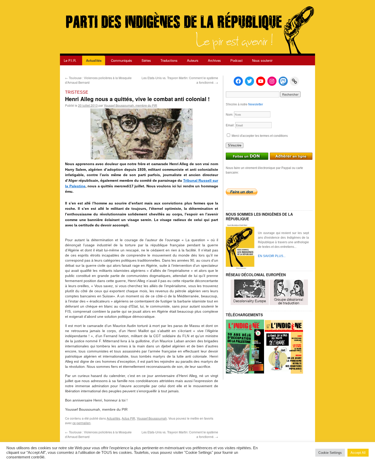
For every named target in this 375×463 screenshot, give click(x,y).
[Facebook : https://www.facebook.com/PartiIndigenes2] (238, 81)
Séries (146, 60)
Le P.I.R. (70, 60)
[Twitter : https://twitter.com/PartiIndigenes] (249, 81)
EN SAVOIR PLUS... (271, 256)
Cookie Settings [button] (330, 453)
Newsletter (255, 104)
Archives (214, 60)
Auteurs (192, 60)
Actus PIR (128, 418)
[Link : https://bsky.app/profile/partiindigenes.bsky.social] (294, 81)
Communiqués (121, 60)
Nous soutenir (262, 60)
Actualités (94, 60)
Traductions (169, 60)
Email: (230, 125)
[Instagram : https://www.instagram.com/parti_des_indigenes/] (272, 81)
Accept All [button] (358, 453)
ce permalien (81, 423)
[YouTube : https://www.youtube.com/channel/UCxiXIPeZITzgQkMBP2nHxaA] (260, 81)
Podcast (236, 60)
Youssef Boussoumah (152, 418)
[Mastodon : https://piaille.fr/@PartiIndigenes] (283, 81)
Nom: (230, 114)
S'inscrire (234, 145)
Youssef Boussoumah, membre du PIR (130, 105)
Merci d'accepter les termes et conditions (259, 136)
